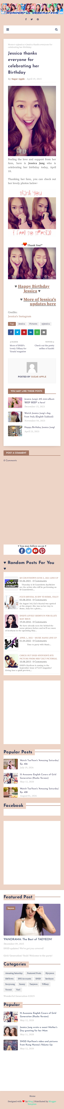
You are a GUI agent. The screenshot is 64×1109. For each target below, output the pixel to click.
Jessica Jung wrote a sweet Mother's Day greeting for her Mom (38, 1029)
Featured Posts (34, 973)
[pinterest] (38, 19)
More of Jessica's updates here (39, 302)
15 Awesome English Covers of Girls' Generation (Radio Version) (38, 776)
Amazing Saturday (14, 973)
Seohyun (49, 978)
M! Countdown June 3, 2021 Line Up (39, 578)
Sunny (22, 984)
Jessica (21, 324)
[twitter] (32, 19)
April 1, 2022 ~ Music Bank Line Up (38, 638)
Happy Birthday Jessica (34, 289)
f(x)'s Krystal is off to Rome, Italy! (39, 597)
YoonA (8, 989)
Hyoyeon (50, 973)
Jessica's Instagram (19, 316)
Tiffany (45, 984)
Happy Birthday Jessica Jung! (39, 427)
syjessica (20, 44)
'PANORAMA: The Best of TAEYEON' (28, 939)
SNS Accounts (24, 978)
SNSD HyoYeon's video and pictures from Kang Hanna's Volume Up (39, 1043)
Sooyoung (10, 984)
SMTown (9, 978)
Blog (30, 1101)
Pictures (33, 324)
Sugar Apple (18, 79)
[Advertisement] (32, 712)
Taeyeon (34, 984)
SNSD (38, 978)
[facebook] (25, 19)
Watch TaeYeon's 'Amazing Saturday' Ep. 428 (39, 790)
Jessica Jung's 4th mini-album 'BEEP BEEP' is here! (39, 401)
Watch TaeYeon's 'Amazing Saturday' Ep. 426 (39, 762)
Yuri (18, 989)
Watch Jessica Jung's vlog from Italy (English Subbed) (38, 415)
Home (11, 44)
